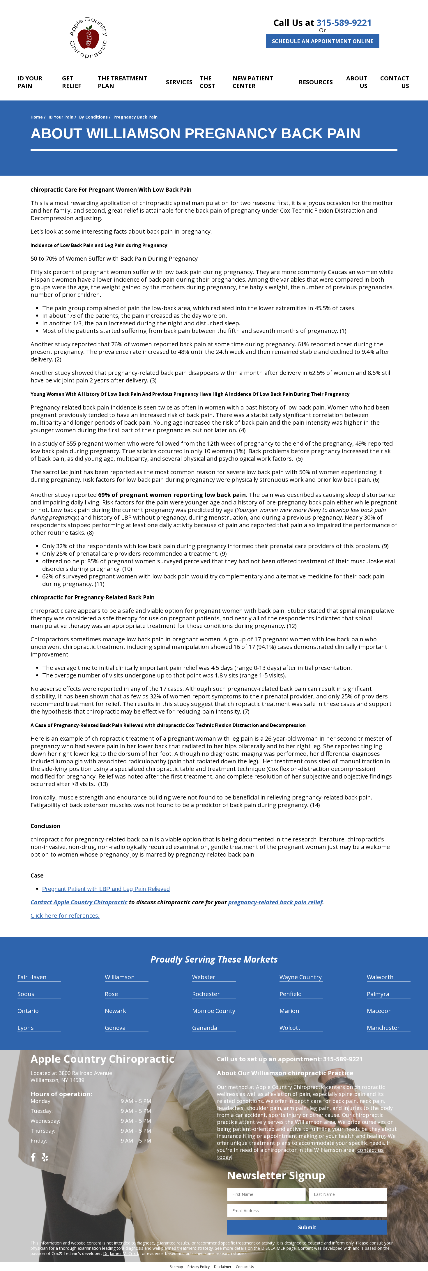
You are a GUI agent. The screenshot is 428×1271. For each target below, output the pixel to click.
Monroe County (213, 1011)
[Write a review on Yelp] (44, 1159)
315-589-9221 (344, 23)
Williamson (120, 977)
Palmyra (378, 994)
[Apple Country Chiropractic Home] (91, 36)
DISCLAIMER (273, 1248)
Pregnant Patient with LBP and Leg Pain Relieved (106, 889)
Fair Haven (32, 977)
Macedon (379, 1011)
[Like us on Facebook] (33, 1159)
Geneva (115, 1028)
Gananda (204, 1028)
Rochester (206, 994)
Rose (111, 994)
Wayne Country (301, 977)
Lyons (25, 1028)
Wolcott (290, 1028)
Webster (203, 977)
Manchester (383, 1028)
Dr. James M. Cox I (120, 1253)
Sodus (25, 994)
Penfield (291, 994)
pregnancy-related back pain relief (275, 902)
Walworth (380, 977)
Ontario (28, 1011)
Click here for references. (65, 915)
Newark (115, 1011)
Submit (307, 1227)
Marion (289, 1011)
